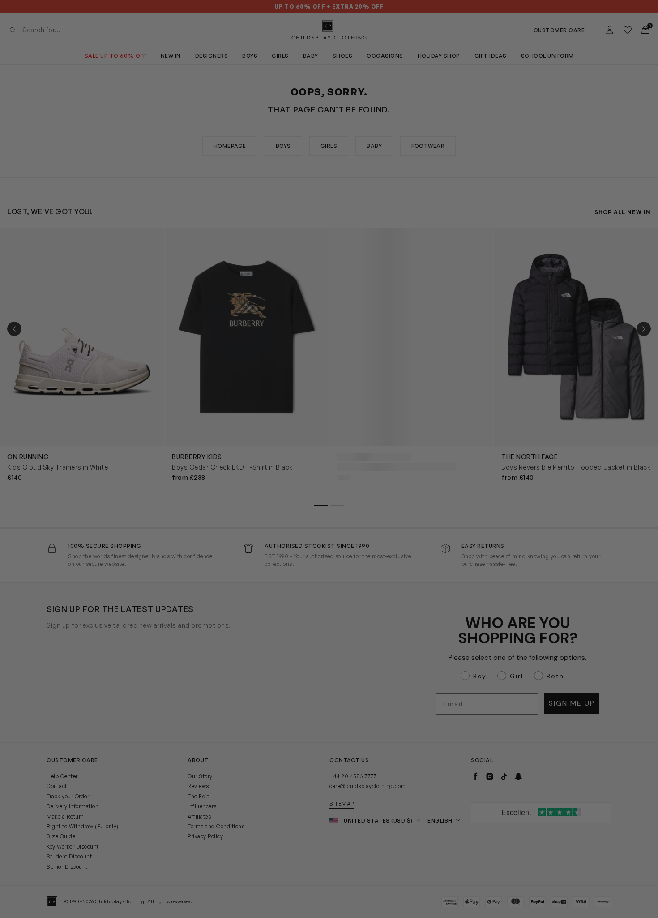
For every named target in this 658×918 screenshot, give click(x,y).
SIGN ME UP (242, 542)
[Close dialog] (492, 354)
